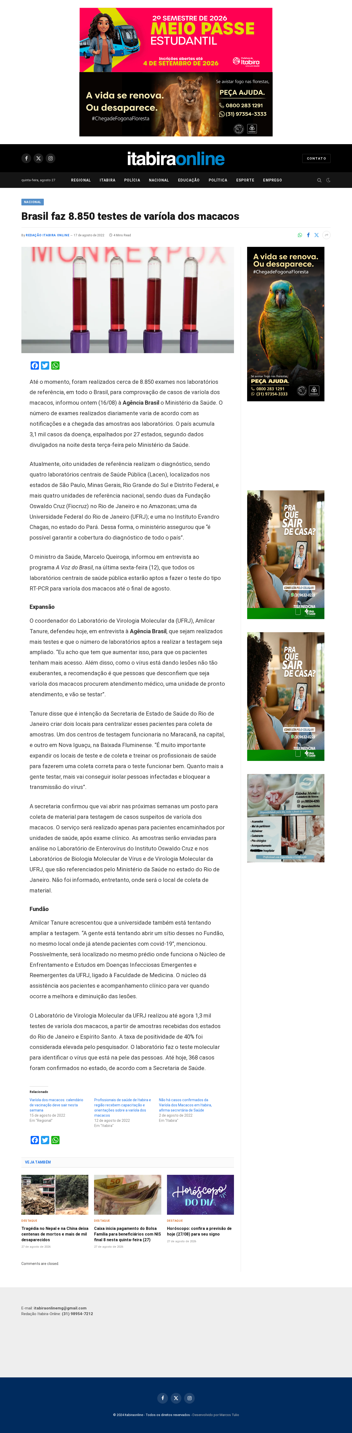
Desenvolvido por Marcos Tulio (215, 1415)
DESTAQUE (29, 1220)
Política (218, 180)
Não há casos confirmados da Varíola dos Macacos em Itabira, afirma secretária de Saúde (185, 1105)
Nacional (159, 180)
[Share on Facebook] (308, 235)
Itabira (107, 180)
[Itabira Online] (176, 158)
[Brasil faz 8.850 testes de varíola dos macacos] (127, 300)
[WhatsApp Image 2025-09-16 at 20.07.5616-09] (285, 618)
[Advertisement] (289, 446)
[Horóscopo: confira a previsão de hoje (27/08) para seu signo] (200, 1195)
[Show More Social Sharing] (326, 235)
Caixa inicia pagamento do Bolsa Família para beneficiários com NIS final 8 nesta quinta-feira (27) (127, 1234)
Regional (81, 180)
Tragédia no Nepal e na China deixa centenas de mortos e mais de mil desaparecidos (54, 1234)
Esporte (245, 180)
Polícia (132, 180)
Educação (189, 180)
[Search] (319, 180)
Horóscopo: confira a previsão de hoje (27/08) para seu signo (199, 1231)
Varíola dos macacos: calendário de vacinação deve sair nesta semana (56, 1105)
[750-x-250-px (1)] (176, 40)
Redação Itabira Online (47, 235)
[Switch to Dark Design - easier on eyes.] (328, 180)
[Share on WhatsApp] (300, 235)
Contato (316, 158)
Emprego (272, 180)
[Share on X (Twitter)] (316, 235)
